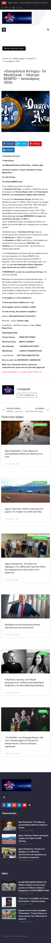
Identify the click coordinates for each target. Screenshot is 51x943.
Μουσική (14, 48)
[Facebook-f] (2, 8)
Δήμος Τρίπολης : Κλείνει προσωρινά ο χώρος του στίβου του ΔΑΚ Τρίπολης (33, 838)
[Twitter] (6, 8)
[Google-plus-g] (14, 805)
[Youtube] (13, 8)
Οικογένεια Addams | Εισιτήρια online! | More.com (22, 372)
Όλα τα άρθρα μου (27, 395)
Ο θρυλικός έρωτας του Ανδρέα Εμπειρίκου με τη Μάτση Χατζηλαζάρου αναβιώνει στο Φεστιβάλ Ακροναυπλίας (24, 682)
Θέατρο (7, 48)
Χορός (21, 48)
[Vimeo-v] (17, 8)
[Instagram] (10, 8)
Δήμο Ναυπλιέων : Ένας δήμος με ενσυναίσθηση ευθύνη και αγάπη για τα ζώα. (23, 454)
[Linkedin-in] (21, 8)
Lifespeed (24, 936)
